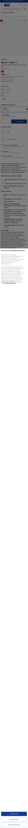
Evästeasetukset (14, 819)
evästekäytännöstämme (10, 283)
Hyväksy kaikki (14, 814)
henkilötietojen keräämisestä (8, 282)
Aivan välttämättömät (14, 824)
